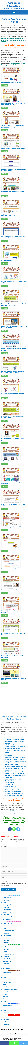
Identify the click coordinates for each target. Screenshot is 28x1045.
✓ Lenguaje (4, 996)
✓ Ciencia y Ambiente (7, 905)
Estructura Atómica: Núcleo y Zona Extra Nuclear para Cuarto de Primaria (12, 371)
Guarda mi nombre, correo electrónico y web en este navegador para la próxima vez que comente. (13, 883)
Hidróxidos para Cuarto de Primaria (11, 590)
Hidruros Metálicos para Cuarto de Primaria (13, 569)
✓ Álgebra (4, 902)
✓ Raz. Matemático (6, 897)
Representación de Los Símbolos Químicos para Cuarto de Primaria (13, 439)
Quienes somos (14, 1032)
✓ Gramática (5, 914)
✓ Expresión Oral (6, 912)
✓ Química (4, 1001)
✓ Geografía (4, 992)
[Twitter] (18, 829)
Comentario (5, 846)
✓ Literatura (4, 999)
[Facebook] (10, 829)
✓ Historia (4, 994)
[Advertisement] (14, 700)
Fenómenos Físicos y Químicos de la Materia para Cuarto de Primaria (13, 304)
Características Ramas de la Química (15, 739)
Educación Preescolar (14, 814)
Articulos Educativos (14, 4)
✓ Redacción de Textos (8, 917)
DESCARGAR (5, 85)
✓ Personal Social (6, 919)
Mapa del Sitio (14, 1033)
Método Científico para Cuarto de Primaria (13, 148)
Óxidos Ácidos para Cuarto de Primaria (12, 548)
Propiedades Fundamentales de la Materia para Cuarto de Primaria (13, 214)
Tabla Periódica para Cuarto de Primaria (12, 461)
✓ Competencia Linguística (9, 989)
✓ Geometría (5, 907)
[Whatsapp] (14, 829)
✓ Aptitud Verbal (6, 909)
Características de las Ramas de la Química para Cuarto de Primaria (13, 104)
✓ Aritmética (5, 900)
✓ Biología (4, 987)
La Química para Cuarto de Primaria (11, 82)
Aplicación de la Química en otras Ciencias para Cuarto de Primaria (13, 126)
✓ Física (3, 984)
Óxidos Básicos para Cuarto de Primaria (12, 527)
